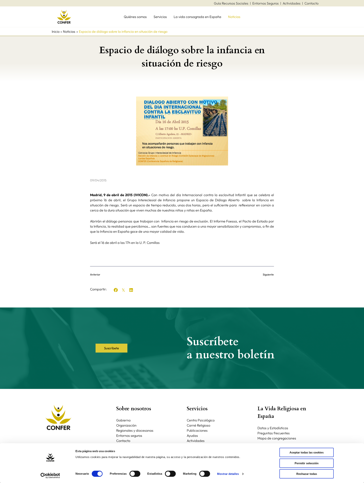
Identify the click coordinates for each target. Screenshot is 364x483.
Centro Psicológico (201, 420)
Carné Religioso (198, 425)
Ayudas (192, 435)
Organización (126, 425)
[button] (115, 290)
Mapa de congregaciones (276, 438)
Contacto (123, 441)
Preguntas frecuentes (273, 433)
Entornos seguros (129, 435)
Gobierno (123, 420)
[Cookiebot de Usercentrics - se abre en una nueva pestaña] (50, 475)
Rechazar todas (306, 473)
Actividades (196, 441)
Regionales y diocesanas (134, 430)
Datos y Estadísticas (272, 428)
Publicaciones (197, 430)
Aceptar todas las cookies (306, 452)
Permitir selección (306, 463)
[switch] (134, 474)
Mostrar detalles (228, 473)
